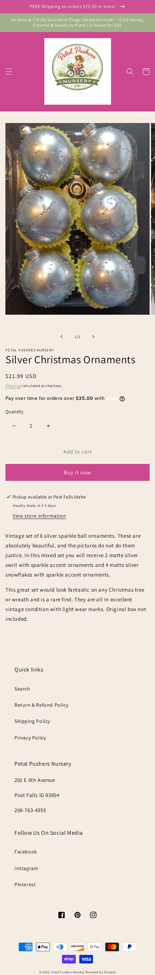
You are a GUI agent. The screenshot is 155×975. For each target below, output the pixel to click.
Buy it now (77, 472)
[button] (9, 71)
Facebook (25, 851)
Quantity (14, 412)
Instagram (26, 868)
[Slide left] (62, 337)
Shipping (13, 385)
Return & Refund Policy (41, 705)
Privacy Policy (30, 737)
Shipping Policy (32, 721)
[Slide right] (93, 337)
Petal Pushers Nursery (67, 972)
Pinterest (25, 884)
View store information (39, 515)
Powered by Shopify (100, 972)
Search (22, 688)
